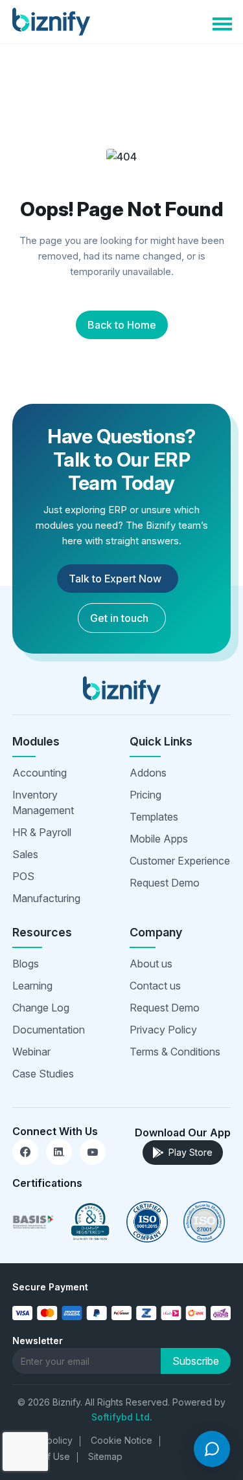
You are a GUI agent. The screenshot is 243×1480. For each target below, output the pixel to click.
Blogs (25, 963)
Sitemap (105, 1456)
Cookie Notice (121, 1440)
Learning (32, 985)
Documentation (48, 1029)
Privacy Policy (163, 1029)
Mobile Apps (159, 838)
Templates (154, 816)
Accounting (39, 772)
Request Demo (165, 882)
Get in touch (119, 618)
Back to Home (121, 324)
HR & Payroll (41, 832)
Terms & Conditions (175, 1051)
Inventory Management (43, 802)
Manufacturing (46, 898)
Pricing (145, 794)
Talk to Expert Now (115, 578)
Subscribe (195, 1360)
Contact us (155, 985)
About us (151, 963)
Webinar (31, 1051)
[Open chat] (212, 1449)
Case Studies (43, 1073)
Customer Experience (180, 860)
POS (23, 876)
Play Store (190, 1152)
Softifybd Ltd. (121, 1416)
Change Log (40, 1007)
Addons (148, 772)
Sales (25, 854)
